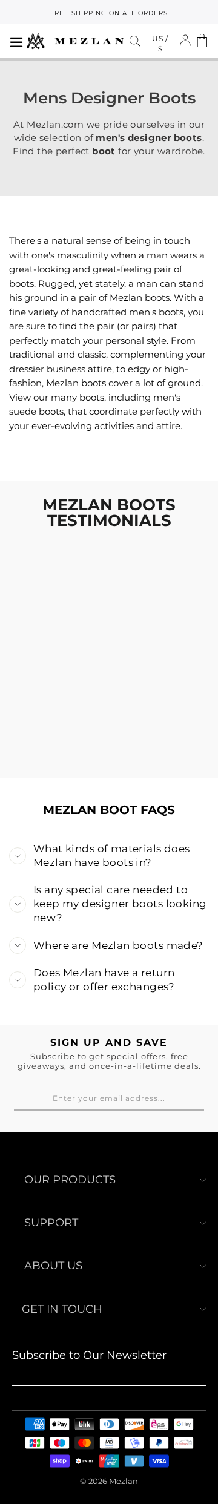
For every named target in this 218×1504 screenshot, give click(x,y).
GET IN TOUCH (62, 1309)
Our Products (70, 1179)
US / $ (160, 43)
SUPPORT (51, 1222)
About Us (53, 1265)
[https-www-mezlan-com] (75, 41)
